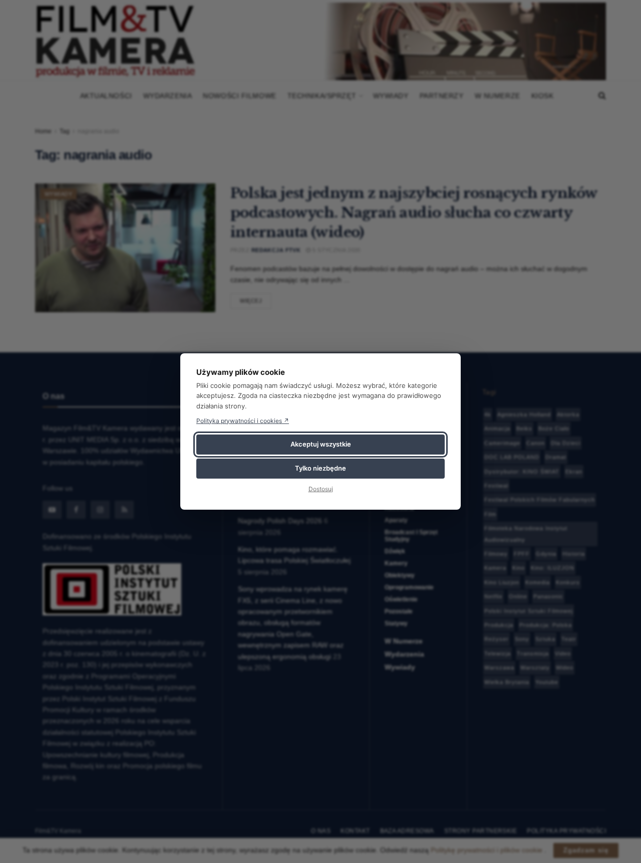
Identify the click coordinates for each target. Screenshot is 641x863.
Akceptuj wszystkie (320, 444)
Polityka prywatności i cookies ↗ (242, 420)
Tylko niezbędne (320, 468)
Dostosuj (320, 489)
